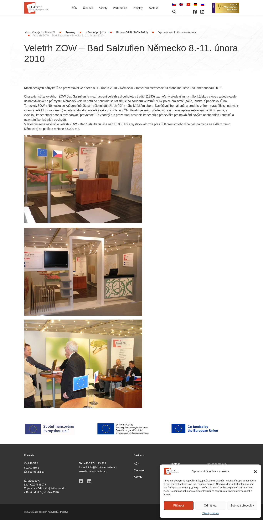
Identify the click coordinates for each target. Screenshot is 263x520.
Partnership (120, 7)
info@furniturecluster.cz (102, 467)
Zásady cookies (210, 513)
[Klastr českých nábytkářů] (36, 8)
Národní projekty (217, 463)
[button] (255, 471)
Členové (139, 470)
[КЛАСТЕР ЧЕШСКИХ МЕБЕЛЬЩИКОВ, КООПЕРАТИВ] (202, 4)
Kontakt (153, 7)
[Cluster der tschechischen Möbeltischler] (196, 4)
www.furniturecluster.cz (93, 471)
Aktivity (103, 7)
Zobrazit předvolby (242, 505)
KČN (74, 7)
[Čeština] (174, 4)
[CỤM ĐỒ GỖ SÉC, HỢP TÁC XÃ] (189, 4)
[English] (181, 4)
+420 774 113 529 (95, 463)
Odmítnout (210, 505)
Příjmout (178, 505)
